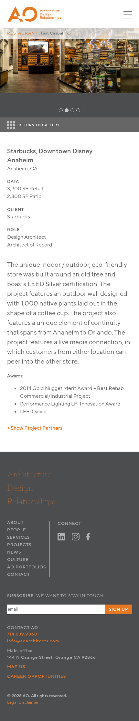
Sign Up (118, 609)
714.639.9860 (22, 634)
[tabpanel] (69, 72)
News (14, 552)
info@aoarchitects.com (33, 641)
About (15, 523)
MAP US (16, 667)
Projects (19, 545)
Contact (18, 574)
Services (18, 537)
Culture (18, 560)
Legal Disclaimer (22, 702)
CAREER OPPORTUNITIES (36, 676)
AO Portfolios (26, 567)
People (16, 530)
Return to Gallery (39, 125)
